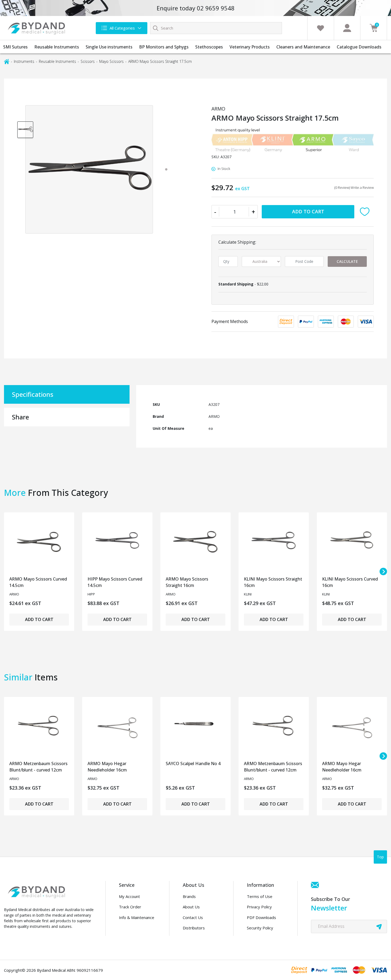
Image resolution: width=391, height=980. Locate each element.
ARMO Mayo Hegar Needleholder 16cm (107, 767)
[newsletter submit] (379, 926)
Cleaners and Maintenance (303, 47)
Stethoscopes (209, 47)
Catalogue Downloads (359, 47)
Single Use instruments (109, 47)
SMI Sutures (15, 47)
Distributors (194, 927)
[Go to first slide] (383, 571)
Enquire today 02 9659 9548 (196, 8)
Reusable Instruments (56, 47)
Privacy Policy (259, 906)
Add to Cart (308, 211)
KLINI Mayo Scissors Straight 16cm (273, 582)
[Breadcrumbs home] (6, 61)
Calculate (347, 261)
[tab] (166, 169)
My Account (129, 896)
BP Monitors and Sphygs (164, 47)
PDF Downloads (261, 917)
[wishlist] (320, 28)
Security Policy (260, 927)
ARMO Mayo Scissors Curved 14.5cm (38, 582)
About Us (191, 906)
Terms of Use (259, 896)
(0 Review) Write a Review (354, 187)
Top (380, 856)
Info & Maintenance (136, 917)
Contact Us (193, 917)
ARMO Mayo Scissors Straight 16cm (187, 582)
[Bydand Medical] (37, 28)
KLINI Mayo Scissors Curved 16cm (350, 582)
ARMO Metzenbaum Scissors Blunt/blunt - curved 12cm (38, 767)
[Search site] (155, 28)
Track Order (130, 906)
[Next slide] (383, 756)
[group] (25, 129)
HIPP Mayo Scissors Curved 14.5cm (115, 582)
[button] (366, 211)
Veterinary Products (250, 47)
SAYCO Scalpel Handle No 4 (193, 763)
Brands (189, 896)
